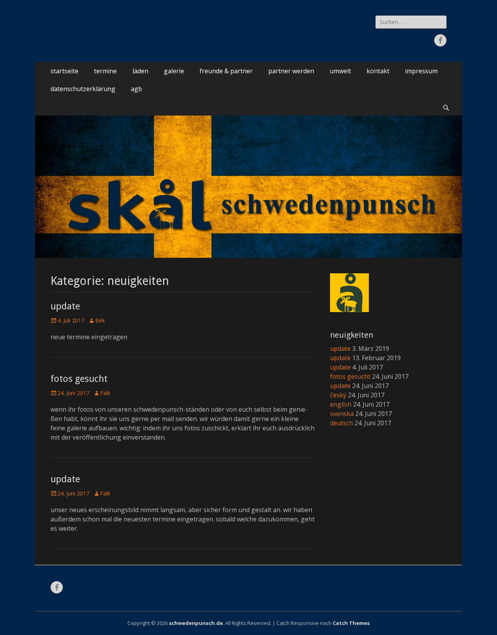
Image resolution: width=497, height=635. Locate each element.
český (338, 395)
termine (105, 71)
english (340, 404)
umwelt (340, 71)
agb (136, 89)
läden (140, 71)
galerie (174, 71)
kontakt (378, 71)
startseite (64, 71)
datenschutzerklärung (82, 89)
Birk (100, 320)
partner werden (291, 71)
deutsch (341, 423)
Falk (105, 393)
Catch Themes (351, 622)
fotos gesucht (79, 378)
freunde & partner (226, 71)
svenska (342, 413)
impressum (421, 71)
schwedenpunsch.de (196, 622)
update (65, 306)
